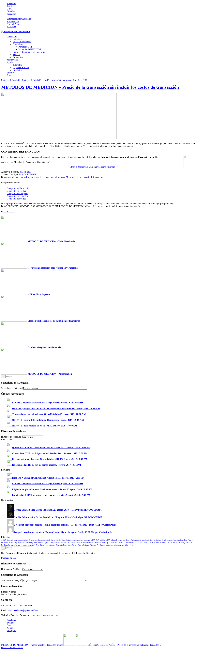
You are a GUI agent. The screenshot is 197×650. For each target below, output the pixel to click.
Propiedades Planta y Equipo (73, 545)
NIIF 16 (152, 543)
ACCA (3, 540)
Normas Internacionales (61, 80)
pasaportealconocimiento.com (44, 615)
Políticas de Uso (8, 558)
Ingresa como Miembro (104, 167)
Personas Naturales (14, 545)
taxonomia (109, 545)
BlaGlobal (11, 26)
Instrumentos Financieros (84, 543)
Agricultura (24, 540)
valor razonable (118, 545)
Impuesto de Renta (36, 543)
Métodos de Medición (11, 80)
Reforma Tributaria (89, 545)
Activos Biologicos (13, 540)
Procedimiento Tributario (54, 545)
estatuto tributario (147, 540)
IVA (103, 543)
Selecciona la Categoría (11, 388)
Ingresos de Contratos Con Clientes (63, 543)
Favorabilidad (25, 543)
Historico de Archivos (11, 437)
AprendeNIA (13, 24)
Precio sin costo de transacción (90, 177)
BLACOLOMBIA (27, 174)
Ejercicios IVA (128, 540)
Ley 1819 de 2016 (112, 543)
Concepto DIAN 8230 (91, 540)
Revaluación (101, 545)
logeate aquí (25, 172)
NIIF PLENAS (161, 543)
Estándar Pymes (14, 543)
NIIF (136, 543)
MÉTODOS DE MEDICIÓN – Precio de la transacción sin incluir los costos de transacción (90, 87)
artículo (15, 177)
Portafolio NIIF (80, 80)
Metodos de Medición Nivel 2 (35, 80)
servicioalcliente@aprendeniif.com (23, 610)
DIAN (108, 540)
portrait (24, 545)
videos (131, 545)
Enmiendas (137, 540)
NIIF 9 (140, 543)
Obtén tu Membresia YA (81, 167)
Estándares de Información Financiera (167, 540)
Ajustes (31, 540)
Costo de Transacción (44, 177)
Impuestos (47, 543)
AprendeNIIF (13, 21)
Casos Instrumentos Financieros (72, 540)
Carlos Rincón (26, 177)
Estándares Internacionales (19, 19)
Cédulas (102, 540)
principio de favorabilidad (36, 545)
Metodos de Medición (65, 177)
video (126, 545)
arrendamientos (39, 540)
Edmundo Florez (116, 540)
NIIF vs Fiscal (172, 543)
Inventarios (98, 543)
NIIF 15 (146, 543)
